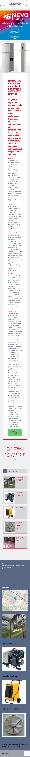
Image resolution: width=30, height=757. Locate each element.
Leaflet (15, 610)
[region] (15, 25)
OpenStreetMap (19, 610)
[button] (14, 38)
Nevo (7, 753)
